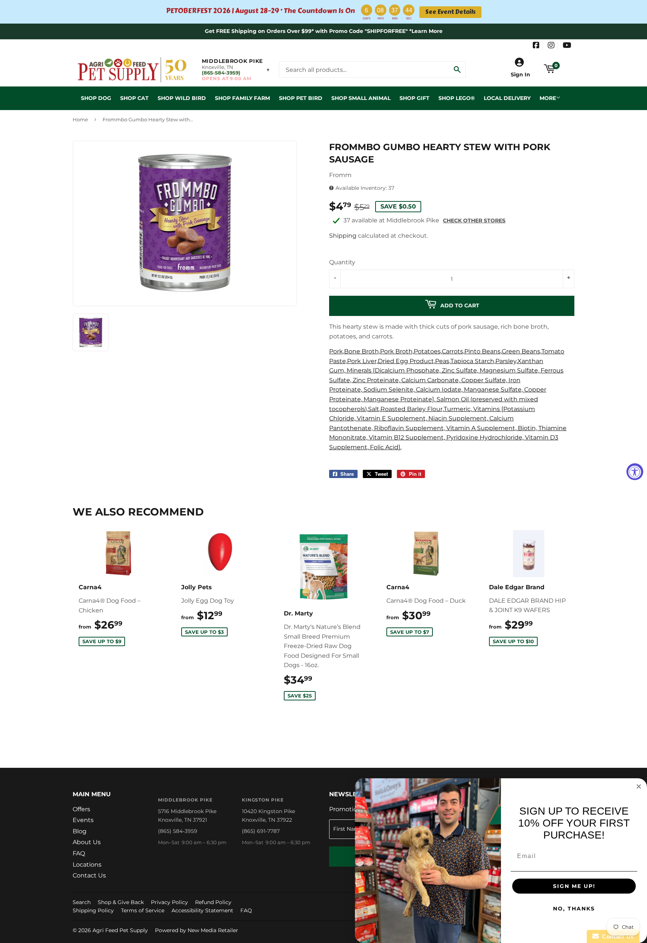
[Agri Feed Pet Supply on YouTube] (567, 46)
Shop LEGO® (456, 98)
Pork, (336, 351)
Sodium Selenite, (389, 389)
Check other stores (474, 220)
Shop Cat (134, 98)
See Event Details (450, 11)
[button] (236, 70)
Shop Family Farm (242, 98)
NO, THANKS (574, 908)
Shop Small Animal (361, 98)
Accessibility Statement (202, 910)
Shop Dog (96, 98)
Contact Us (89, 875)
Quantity (342, 262)
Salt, (374, 409)
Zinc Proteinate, (376, 380)
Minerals (359, 370)
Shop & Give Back (121, 902)
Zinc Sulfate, (460, 370)
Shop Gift (414, 98)
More (548, 98)
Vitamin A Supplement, (481, 428)
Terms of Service (142, 910)
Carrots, (453, 351)
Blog (79, 831)
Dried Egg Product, (406, 361)
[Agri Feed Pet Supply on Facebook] (536, 46)
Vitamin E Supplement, (392, 418)
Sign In (520, 74)
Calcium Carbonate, (430, 380)
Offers (81, 809)
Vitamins (486, 409)
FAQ (79, 853)
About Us (87, 842)
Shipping (342, 235)
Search (82, 902)
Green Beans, (521, 351)
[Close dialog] (638, 786)
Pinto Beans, (483, 351)
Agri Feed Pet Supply (120, 930)
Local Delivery (507, 98)
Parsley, (506, 361)
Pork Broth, (397, 351)
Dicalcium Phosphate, (407, 370)
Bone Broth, (362, 351)
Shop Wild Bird (182, 98)
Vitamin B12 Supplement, (407, 437)
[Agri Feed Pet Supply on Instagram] (551, 46)
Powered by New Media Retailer (196, 930)
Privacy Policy (169, 902)
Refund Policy (213, 902)
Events (83, 820)
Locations (87, 864)
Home (80, 119)
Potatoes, (428, 351)
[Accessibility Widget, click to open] (634, 471)
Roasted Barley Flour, (412, 409)
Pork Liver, (362, 361)
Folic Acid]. (385, 447)
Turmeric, (458, 409)
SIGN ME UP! (574, 886)
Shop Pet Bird (300, 98)
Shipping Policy (93, 910)
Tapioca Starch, (472, 361)
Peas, (442, 361)
